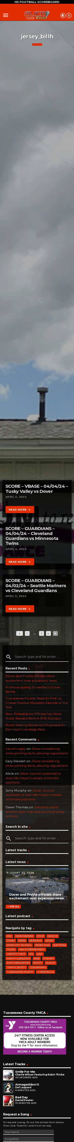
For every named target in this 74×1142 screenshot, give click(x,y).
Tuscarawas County (20, 972)
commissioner (24, 936)
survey (50, 962)
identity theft (16, 954)
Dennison (35, 940)
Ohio (36, 958)
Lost (40, 954)
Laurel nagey (16, 749)
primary (48, 958)
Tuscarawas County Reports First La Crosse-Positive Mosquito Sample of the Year (37, 702)
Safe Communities (18, 962)
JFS (31, 954)
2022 (9, 936)
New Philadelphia (18, 958)
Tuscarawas (38, 967)
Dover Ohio (42, 945)
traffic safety (16, 967)
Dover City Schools (19, 945)
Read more (20, 510)
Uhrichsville (45, 972)
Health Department (32, 949)
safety (37, 962)
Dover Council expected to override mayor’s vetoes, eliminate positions (33, 778)
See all (13, 906)
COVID (40, 936)
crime (22, 940)
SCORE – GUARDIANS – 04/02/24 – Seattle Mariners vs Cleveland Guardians (36, 585)
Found (11, 949)
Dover (49, 940)
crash (11, 940)
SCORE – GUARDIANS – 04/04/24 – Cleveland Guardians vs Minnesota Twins (32, 536)
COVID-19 (53, 936)
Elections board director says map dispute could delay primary (35, 811)
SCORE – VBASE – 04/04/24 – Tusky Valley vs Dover (37, 489)
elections (59, 945)
